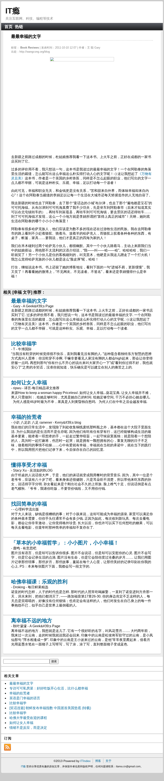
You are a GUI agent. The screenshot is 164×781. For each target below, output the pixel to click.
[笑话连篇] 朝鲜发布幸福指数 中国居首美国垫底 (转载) (50, 708)
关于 (108, 761)
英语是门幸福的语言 (24, 698)
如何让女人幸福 (29, 382)
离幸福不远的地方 (31, 620)
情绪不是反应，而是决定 (28, 727)
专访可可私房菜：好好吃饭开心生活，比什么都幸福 (48, 688)
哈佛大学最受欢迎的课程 (28, 718)
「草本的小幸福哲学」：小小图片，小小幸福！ (65, 543)
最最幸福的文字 (29, 301)
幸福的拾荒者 (26, 417)
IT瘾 (12, 10)
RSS (7, 747)
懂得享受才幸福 (29, 465)
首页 (8, 26)
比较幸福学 (24, 343)
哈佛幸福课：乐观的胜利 (39, 581)
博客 (98, 761)
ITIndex (85, 761)
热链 (19, 26)
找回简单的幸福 (29, 504)
